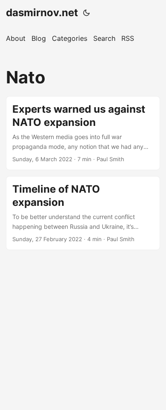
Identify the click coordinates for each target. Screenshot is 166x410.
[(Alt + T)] (86, 13)
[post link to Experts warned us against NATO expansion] (83, 133)
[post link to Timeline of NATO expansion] (83, 213)
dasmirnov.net (42, 12)
